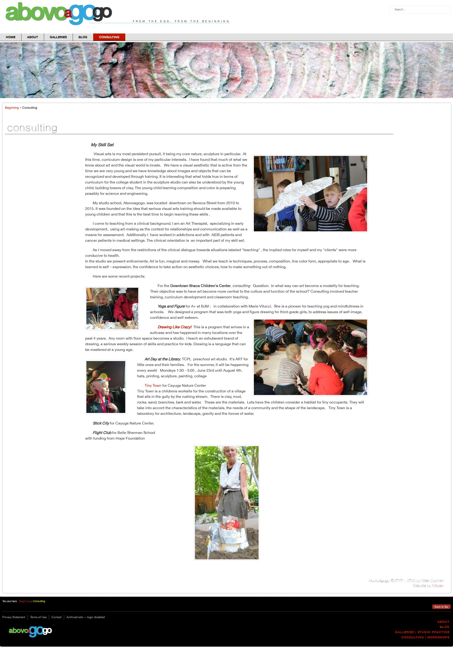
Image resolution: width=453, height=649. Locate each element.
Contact (56, 617)
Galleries (58, 37)
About (32, 37)
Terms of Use (38, 617)
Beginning (12, 107)
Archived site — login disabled (86, 617)
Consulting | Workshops (425, 637)
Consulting (109, 37)
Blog (83, 37)
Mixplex (438, 585)
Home (10, 37)
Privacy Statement (13, 617)
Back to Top (441, 606)
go (36, 628)
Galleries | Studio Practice (422, 632)
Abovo (18, 630)
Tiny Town (153, 385)
